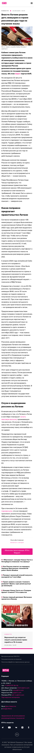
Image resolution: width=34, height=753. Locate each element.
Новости (5, 10)
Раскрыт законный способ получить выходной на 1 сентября (16, 576)
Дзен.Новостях (10, 706)
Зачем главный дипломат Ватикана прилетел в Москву (16, 598)
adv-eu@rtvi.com (18, 695)
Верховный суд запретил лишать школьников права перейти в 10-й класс (15, 639)
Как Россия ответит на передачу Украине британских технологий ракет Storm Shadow (15, 568)
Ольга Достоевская (17, 540)
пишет (17, 74)
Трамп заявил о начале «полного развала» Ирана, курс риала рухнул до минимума (16, 584)
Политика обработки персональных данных (15, 662)
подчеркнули (6, 511)
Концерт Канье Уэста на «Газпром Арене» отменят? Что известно (16, 591)
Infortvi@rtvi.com (23, 688)
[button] (32, 3)
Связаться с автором (17, 542)
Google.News (7, 709)
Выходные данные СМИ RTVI (10, 656)
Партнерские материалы (10, 697)
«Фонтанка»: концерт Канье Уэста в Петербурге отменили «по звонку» (17, 561)
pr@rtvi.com (17, 693)
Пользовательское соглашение (11, 659)
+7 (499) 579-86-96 (11, 685)
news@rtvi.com (18, 690)
